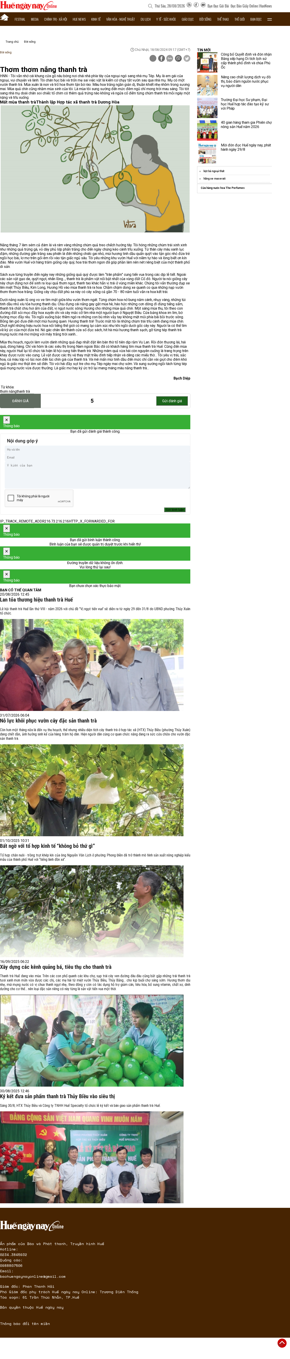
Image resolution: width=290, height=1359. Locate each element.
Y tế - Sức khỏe (166, 19)
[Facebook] (196, 6)
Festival (20, 19)
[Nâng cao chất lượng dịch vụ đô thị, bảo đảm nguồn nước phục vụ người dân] (207, 85)
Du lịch (146, 19)
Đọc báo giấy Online (244, 6)
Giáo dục (188, 19)
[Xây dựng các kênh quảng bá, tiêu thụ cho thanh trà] (92, 1041)
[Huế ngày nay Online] (28, 9)
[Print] (153, 58)
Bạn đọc (256, 19)
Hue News (79, 19)
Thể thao (223, 19)
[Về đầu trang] (282, 1343)
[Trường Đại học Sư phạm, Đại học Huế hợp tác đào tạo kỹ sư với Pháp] (207, 108)
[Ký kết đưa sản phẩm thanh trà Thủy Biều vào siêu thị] (92, 1157)
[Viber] (178, 59)
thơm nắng (8, 391)
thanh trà (23, 391)
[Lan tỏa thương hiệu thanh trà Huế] (92, 665)
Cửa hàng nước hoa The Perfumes (223, 188)
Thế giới (239, 19)
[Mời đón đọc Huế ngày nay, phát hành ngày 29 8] (207, 153)
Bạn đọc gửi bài (218, 6)
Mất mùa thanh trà (18, 102)
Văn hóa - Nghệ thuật (120, 19)
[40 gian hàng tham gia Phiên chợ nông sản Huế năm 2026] (207, 130)
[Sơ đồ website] (189, 6)
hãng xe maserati (214, 178)
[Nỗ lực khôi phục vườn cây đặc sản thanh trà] (92, 790)
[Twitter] (187, 59)
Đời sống (205, 19)
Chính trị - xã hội (55, 19)
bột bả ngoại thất (213, 171)
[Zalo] (169, 59)
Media (35, 19)
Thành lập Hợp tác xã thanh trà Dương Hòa (77, 102)
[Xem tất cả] (269, 19)
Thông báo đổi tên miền (25, 1323)
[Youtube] (203, 6)
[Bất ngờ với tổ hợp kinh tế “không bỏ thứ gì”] (92, 911)
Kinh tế (96, 19)
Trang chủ (12, 41)
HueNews (265, 6)
